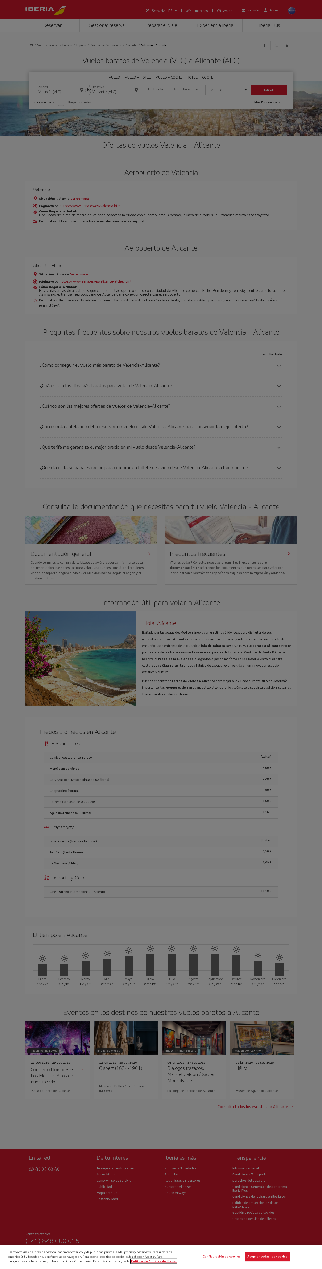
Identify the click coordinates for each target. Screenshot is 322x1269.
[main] (161, 1257)
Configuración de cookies (222, 1257)
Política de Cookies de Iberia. (154, 1261)
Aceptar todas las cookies (267, 1257)
